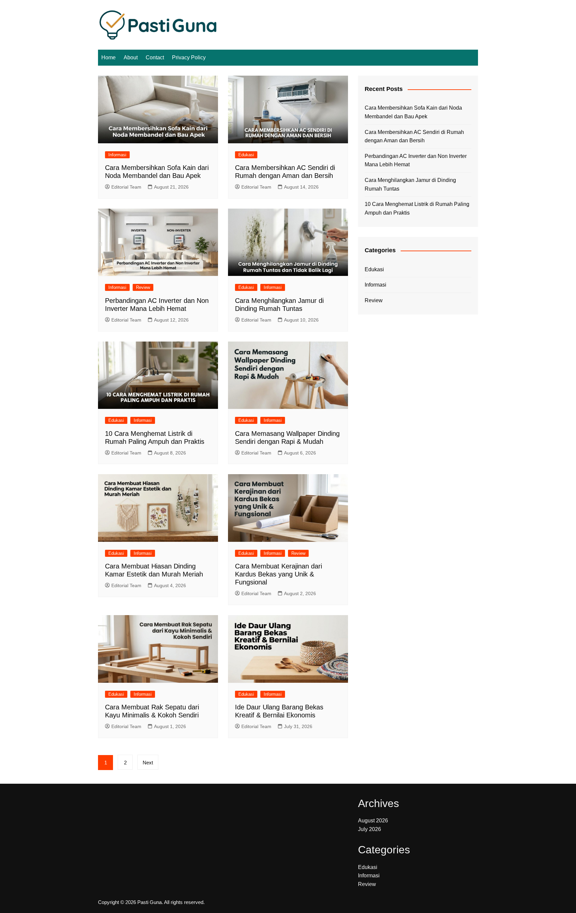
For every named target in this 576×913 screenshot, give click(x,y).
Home (108, 57)
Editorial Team (126, 187)
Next (148, 762)
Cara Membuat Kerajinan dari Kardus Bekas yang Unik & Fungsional (278, 574)
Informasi (117, 154)
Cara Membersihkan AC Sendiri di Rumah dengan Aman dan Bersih (414, 136)
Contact (155, 57)
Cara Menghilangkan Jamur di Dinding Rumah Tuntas (410, 184)
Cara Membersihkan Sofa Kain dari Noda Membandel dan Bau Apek (413, 112)
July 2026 (369, 829)
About (131, 57)
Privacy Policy (189, 57)
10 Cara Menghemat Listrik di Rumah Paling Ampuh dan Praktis (417, 208)
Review (143, 287)
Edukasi (246, 154)
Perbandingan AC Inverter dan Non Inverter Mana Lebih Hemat (416, 160)
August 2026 (373, 820)
